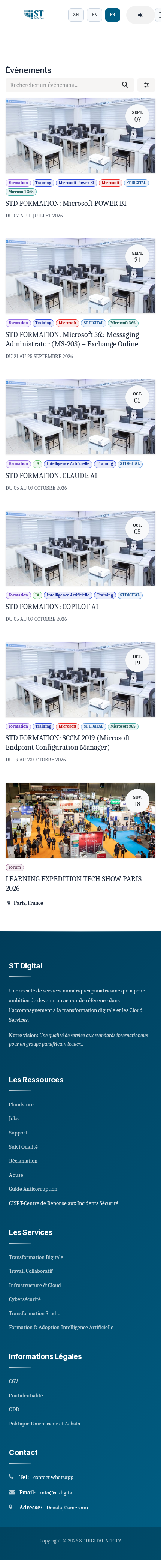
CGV (13, 1381)
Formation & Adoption (34, 1327)
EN (94, 14)
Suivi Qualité (23, 1146)
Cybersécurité (25, 1299)
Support (18, 1132)
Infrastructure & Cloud (35, 1285)
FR (112, 14)
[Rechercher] (125, 85)
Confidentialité (26, 1395)
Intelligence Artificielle (87, 1327)
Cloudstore (21, 1104)
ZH (76, 14)
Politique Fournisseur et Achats (44, 1423)
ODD (14, 1409)
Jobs (14, 1118)
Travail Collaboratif (31, 1271)
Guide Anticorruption (33, 1188)
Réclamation (23, 1160)
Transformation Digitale (36, 1257)
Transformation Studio (34, 1313)
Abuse (16, 1175)
